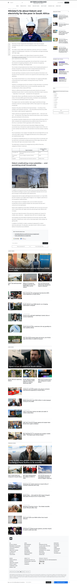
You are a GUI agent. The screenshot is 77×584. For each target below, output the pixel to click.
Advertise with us (29, 559)
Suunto (55, 102)
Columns (56, 545)
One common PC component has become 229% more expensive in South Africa (36, 293)
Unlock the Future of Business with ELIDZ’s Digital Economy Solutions (63, 17)
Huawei (55, 99)
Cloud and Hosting (44, 545)
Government (42, 548)
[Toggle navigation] (8, 2)
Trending (25, 336)
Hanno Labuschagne (13, 15)
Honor (55, 100)
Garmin (55, 94)
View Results (61, 112)
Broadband (27, 544)
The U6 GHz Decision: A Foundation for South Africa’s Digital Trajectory (45, 477)
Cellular (25, 474)
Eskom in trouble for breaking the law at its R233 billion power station (29, 285)
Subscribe (67, 2)
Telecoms (12, 554)
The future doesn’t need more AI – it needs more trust (63, 80)
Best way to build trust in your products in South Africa (45, 381)
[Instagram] (23, 572)
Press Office (13, 559)
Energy (9, 8)
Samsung (56, 97)
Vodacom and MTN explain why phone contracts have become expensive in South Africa (36, 389)
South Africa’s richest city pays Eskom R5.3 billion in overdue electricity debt (29, 381)
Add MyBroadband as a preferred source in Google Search (27, 233)
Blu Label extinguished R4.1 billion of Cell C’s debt (29, 477)
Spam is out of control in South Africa (25, 366)
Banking (24, 516)
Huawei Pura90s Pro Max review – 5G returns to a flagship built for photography (63, 41)
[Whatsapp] (16, 572)
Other (55, 107)
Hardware (25, 291)
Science (56, 551)
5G (8, 282)
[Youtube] (21, 572)
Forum (11, 561)
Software (42, 553)
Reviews (41, 551)
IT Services (13, 551)
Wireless (41, 554)
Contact (26, 562)
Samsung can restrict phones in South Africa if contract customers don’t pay (35, 484)
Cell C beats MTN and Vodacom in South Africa (15, 476)
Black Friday (13, 544)
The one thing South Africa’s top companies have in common (44, 285)
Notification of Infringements (48, 559)
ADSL (25, 543)
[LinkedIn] (9, 49)
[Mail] (9, 54)
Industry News (42, 282)
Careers (26, 564)
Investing (56, 550)
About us (27, 558)
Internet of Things (44, 550)
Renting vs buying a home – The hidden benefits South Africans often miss (36, 507)
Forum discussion (38, 246)
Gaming (26, 548)
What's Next (13, 564)
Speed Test (13, 567)
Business (56, 544)
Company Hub (13, 565)
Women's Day (61, 69)
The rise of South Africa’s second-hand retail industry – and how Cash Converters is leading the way (63, 50)
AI (39, 543)
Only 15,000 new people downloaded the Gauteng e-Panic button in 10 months (26, 461)
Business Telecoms (12, 474)
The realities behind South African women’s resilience (64, 64)
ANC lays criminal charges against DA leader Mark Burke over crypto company (36, 423)
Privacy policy (43, 558)
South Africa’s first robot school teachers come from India (29, 269)
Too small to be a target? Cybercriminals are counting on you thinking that (64, 33)
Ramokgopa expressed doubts (19, 57)
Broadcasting (26, 325)
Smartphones (28, 553)
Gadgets (10, 266)
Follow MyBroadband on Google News (23, 235)
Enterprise (42, 547)
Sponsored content (30, 561)
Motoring (27, 551)
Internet (26, 550)
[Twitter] (9, 47)
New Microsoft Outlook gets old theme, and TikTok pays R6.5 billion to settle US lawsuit (37, 338)
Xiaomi (55, 104)
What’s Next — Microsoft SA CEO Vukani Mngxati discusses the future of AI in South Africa (36, 496)
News (11, 558)
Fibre (55, 547)
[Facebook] (11, 572)
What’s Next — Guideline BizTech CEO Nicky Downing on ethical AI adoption (64, 72)
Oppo (55, 105)
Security (12, 553)
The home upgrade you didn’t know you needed (64, 25)
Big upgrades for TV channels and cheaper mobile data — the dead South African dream (36, 434)
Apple (55, 95)
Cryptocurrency (26, 421)
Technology (57, 553)
